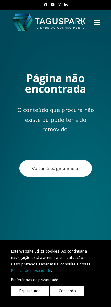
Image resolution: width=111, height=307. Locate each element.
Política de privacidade (31, 270)
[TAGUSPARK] (49, 22)
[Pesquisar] (78, 22)
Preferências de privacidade (34, 279)
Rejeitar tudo (30, 290)
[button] (45, 5)
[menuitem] (45, 5)
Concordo (67, 290)
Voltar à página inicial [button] (56, 168)
